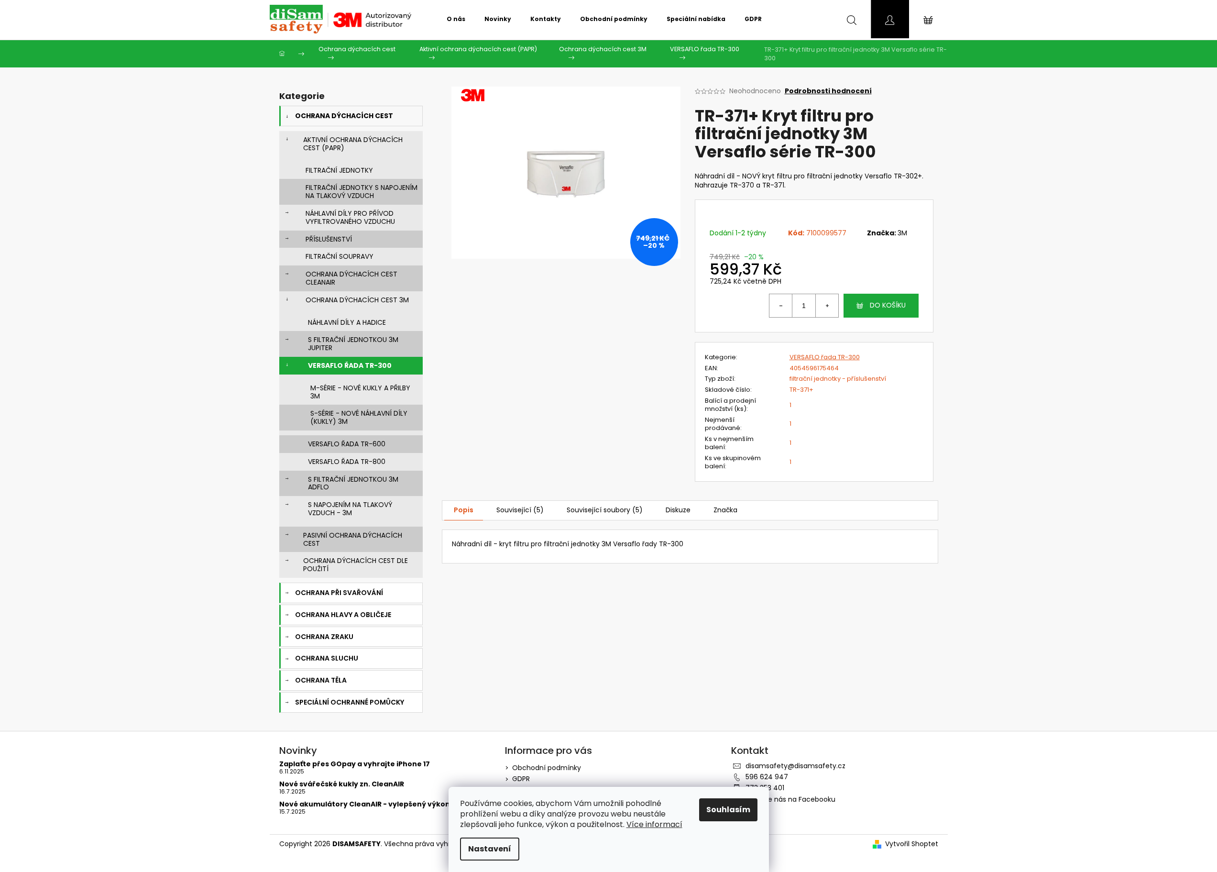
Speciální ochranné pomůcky (349, 702)
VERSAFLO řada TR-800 (346, 461)
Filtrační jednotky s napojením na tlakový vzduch (361, 191)
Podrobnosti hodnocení (828, 91)
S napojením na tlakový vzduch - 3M (350, 509)
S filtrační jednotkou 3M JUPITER (353, 344)
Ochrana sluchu (326, 658)
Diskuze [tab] (678, 510)
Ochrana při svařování (339, 592)
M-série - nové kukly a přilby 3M (360, 392)
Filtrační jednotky (339, 170)
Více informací (654, 824)
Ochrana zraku (324, 636)
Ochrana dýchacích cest (344, 116)
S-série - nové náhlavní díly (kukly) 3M (358, 417)
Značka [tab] (725, 510)
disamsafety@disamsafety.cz (795, 766)
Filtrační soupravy (339, 256)
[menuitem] (456, 19)
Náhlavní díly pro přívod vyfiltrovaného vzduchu (350, 217)
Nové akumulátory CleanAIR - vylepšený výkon (364, 804)
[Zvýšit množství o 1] (826, 305)
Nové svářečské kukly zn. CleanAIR (341, 784)
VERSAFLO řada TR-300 (350, 365)
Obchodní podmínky (546, 768)
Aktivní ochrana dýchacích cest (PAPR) (353, 144)
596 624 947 (767, 777)
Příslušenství (329, 239)
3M (902, 233)
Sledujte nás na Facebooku (790, 799)
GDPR (521, 779)
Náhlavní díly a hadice (347, 322)
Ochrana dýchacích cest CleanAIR (351, 278)
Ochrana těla (321, 680)
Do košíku (888, 305)
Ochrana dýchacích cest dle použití (355, 565)
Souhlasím (728, 809)
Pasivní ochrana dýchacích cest (352, 539)
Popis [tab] (463, 510)
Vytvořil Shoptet (911, 844)
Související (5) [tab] (520, 510)
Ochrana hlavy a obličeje (343, 614)
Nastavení (489, 848)
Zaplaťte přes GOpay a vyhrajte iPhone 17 (354, 764)
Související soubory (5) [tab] (605, 510)
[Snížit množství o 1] (780, 305)
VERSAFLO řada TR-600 (346, 444)
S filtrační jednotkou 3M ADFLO (353, 483)
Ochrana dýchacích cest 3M (357, 300)
